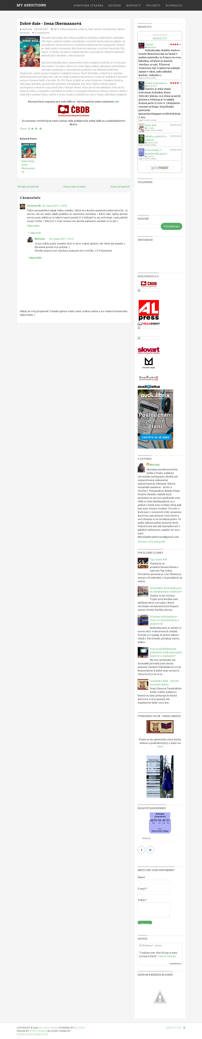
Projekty (153, 5)
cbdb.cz (82, 29)
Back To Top (174, 1027)
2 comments (42, 32)
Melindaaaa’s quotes (150, 945)
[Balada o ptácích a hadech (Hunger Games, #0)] (141, 142)
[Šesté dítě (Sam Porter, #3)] (141, 131)
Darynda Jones (152, 86)
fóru (159, 746)
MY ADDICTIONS (31, 5)
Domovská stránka (88, 5)
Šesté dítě (150, 125)
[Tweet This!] (32, 128)
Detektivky (109, 29)
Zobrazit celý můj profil (151, 541)
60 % (56, 29)
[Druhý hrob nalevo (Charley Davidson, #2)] (141, 89)
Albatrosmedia (68, 29)
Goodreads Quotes (175, 964)
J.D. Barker (150, 128)
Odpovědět (33, 225)
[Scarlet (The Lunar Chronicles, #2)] (141, 47)
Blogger (80, 1027)
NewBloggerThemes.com (32, 1034)
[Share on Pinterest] (40, 128)
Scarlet (149, 44)
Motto (121, 29)
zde (117, 101)
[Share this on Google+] (36, 128)
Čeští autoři (95, 29)
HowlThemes (37, 1030)
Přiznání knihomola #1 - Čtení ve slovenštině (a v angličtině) (164, 620)
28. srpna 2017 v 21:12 (61, 238)
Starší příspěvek (120, 186)
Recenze (115, 5)
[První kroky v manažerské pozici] (141, 155)
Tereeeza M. (34, 205)
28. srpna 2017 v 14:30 (54, 205)
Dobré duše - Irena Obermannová (50, 23)
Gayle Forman (167, 956)
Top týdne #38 (158, 559)
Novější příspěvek (28, 186)
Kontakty (133, 5)
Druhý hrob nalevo (156, 83)
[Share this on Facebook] (29, 128)
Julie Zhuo (150, 156)
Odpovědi (35, 232)
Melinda (40, 238)
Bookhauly (174, 5)
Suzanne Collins (152, 143)
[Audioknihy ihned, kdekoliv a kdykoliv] (155, 447)
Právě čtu (160, 38)
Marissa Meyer (152, 47)
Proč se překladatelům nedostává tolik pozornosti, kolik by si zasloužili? (166, 652)
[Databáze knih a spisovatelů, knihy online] (149, 286)
